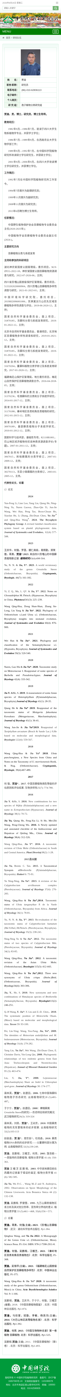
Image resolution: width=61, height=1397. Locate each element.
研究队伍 (17, 37)
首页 (8, 37)
